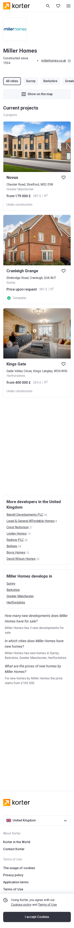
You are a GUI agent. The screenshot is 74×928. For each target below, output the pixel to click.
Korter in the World (16, 842)
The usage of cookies (19, 868)
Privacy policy (13, 875)
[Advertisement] (37, 446)
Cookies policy (21, 905)
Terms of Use (47, 905)
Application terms (16, 882)
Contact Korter (13, 849)
